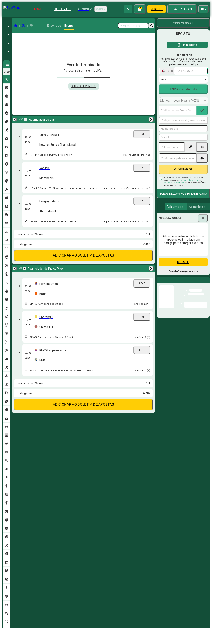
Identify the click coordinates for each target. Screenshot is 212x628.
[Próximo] (25, 119)
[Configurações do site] (203, 9)
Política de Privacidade (174, 182)
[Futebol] (23, 25)
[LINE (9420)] (15, 25)
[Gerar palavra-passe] (190, 147)
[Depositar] (128, 9)
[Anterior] (15, 119)
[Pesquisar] (151, 25)
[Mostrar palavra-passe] (202, 147)
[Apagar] (151, 119)
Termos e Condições (188, 180)
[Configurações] (203, 218)
